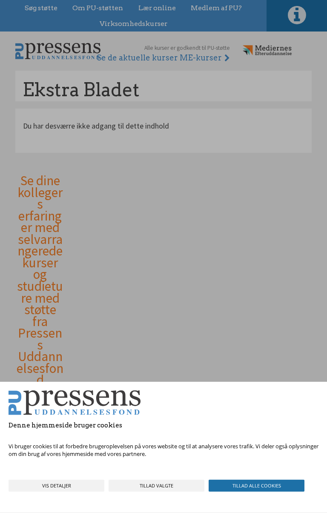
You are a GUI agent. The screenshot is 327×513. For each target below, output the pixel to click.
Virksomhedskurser (133, 24)
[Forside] (57, 51)
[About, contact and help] (297, 16)
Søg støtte (41, 8)
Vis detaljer (56, 485)
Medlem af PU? (216, 8)
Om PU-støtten (97, 8)
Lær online (157, 8)
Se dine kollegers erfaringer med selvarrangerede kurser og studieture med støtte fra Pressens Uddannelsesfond (40, 280)
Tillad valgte (156, 485)
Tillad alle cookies (256, 485)
